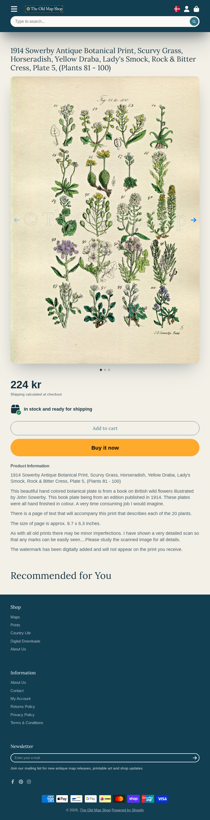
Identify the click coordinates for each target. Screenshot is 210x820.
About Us (18, 649)
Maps (15, 617)
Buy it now (105, 448)
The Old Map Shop (95, 810)
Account (187, 9)
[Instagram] (29, 781)
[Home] (44, 9)
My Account (20, 698)
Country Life (20, 633)
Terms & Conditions (26, 722)
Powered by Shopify (128, 810)
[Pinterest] (21, 781)
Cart (196, 9)
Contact (17, 690)
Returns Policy (22, 706)
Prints (15, 625)
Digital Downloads (25, 641)
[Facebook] (12, 781)
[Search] (194, 21)
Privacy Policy (22, 715)
